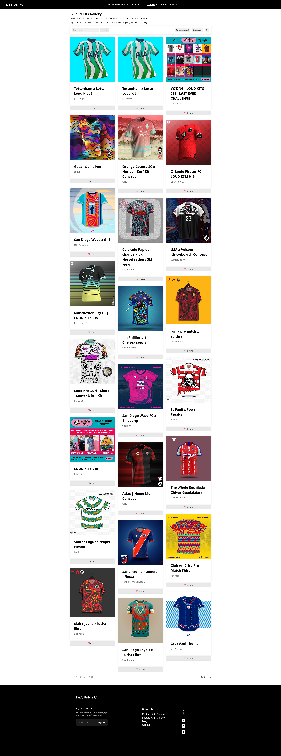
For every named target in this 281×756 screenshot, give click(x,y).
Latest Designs (121, 4)
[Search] (102, 30)
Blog (144, 721)
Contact (146, 725)
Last (90, 677)
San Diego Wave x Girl (92, 239)
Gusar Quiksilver (88, 166)
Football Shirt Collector (154, 718)
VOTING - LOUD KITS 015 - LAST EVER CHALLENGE (187, 93)
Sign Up (101, 722)
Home (111, 4)
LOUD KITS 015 (86, 468)
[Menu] (273, 4)
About (172, 4)
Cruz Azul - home (184, 643)
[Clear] (107, 30)
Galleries (151, 4)
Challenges (163, 4)
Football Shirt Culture (153, 714)
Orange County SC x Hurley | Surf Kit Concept (138, 171)
